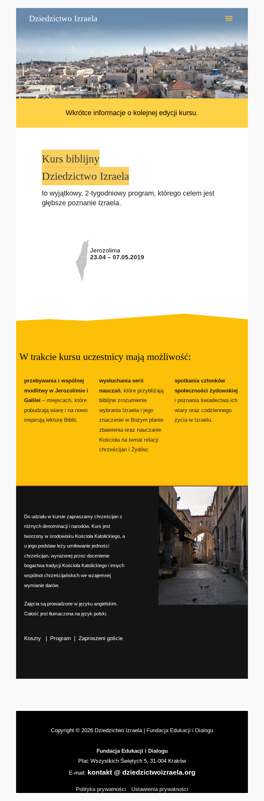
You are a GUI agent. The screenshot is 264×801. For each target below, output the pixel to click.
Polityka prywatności (101, 789)
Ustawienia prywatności (159, 789)
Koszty (33, 638)
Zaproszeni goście (101, 638)
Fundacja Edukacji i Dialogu (179, 730)
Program (60, 638)
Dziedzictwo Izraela (63, 18)
